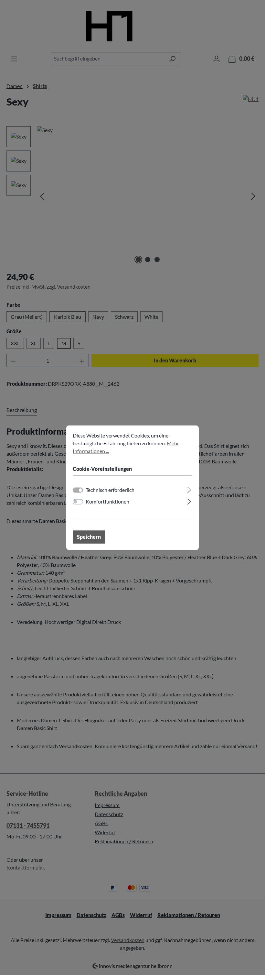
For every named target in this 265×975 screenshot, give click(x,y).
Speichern (89, 537)
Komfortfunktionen (107, 501)
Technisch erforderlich (110, 490)
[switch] (78, 501)
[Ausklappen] (189, 489)
